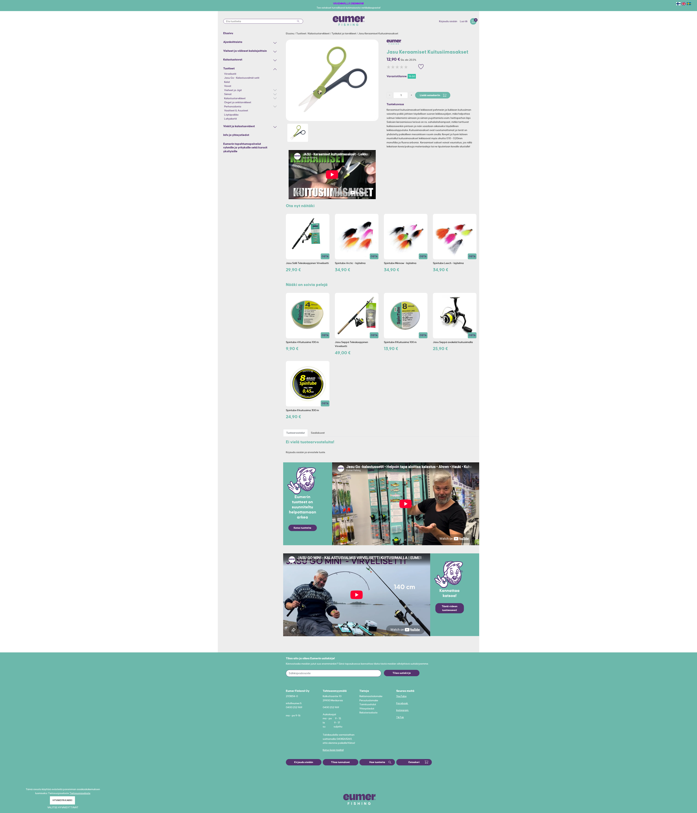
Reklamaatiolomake (370, 696)
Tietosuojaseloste (80, 793)
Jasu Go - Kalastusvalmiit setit (241, 77)
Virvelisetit (230, 73)
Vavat (227, 85)
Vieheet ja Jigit (233, 90)
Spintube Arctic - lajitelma (350, 263)
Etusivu (290, 33)
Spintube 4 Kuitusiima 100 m (302, 342)
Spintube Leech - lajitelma (448, 263)
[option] (332, 80)
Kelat (227, 81)
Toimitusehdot (367, 704)
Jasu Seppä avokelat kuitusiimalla (453, 342)
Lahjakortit (230, 118)
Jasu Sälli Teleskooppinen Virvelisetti (307, 263)
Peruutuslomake (368, 700)
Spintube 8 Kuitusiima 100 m (400, 342)
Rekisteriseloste (368, 712)
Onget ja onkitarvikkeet (237, 102)
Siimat (228, 94)
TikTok (400, 717)
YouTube (401, 696)
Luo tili (463, 21)
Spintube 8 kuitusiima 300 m (302, 410)
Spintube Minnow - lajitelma (400, 263)
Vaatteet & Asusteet (236, 110)
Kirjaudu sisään (448, 21)
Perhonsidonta (232, 106)
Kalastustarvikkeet (235, 98)
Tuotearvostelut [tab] (295, 432)
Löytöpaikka (231, 114)
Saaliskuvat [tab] (318, 432)
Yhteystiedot (366, 708)
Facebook (402, 703)
